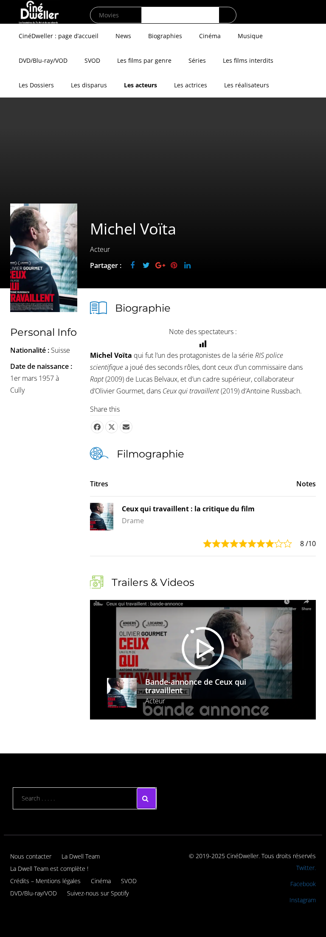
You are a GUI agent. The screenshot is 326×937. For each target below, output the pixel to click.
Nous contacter (30, 856)
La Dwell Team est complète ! (49, 868)
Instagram (302, 900)
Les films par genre (144, 60)
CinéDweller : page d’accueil (58, 36)
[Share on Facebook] (97, 427)
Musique (250, 36)
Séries (197, 60)
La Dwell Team (81, 856)
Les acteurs (140, 85)
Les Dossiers (36, 85)
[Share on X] (111, 427)
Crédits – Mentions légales (45, 881)
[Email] (126, 427)
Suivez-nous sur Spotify (98, 893)
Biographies (165, 36)
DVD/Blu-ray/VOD (43, 60)
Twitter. (306, 868)
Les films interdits (248, 60)
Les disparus (89, 85)
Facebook (303, 884)
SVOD (92, 60)
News (123, 36)
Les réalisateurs (246, 85)
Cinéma (210, 36)
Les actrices (190, 85)
